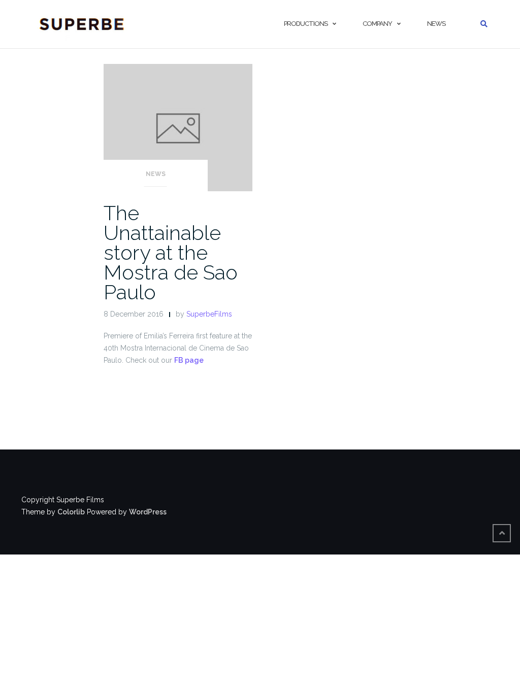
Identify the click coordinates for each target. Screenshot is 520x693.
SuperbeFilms (209, 314)
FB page (189, 360)
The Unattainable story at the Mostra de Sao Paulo (171, 252)
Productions (306, 23)
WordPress (148, 512)
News (436, 23)
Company (377, 23)
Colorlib (71, 512)
